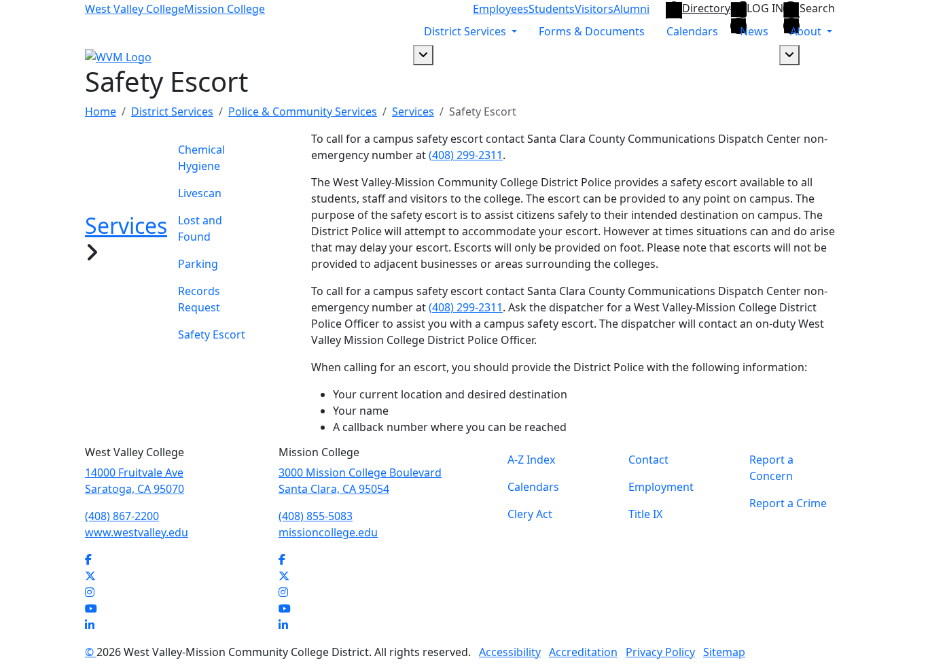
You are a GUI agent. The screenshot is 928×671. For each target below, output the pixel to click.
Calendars (692, 31)
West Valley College (134, 8)
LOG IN (765, 8)
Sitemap (724, 651)
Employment (661, 486)
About (807, 31)
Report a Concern (771, 467)
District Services (466, 31)
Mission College (224, 8)
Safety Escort (211, 334)
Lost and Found (200, 228)
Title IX (645, 513)
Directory (706, 8)
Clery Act (529, 513)
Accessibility (510, 651)
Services (413, 111)
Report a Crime (788, 503)
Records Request (199, 299)
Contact (648, 459)
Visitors (594, 8)
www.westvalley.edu (136, 532)
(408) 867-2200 (122, 516)
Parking (198, 263)
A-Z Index (531, 459)
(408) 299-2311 (466, 155)
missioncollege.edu (328, 532)
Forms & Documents (592, 31)
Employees (501, 8)
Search (817, 8)
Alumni (631, 8)
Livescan (199, 193)
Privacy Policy (660, 651)
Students (552, 8)
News (754, 31)
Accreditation (583, 651)
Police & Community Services (302, 111)
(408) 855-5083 (316, 516)
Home (100, 111)
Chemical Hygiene (201, 157)
